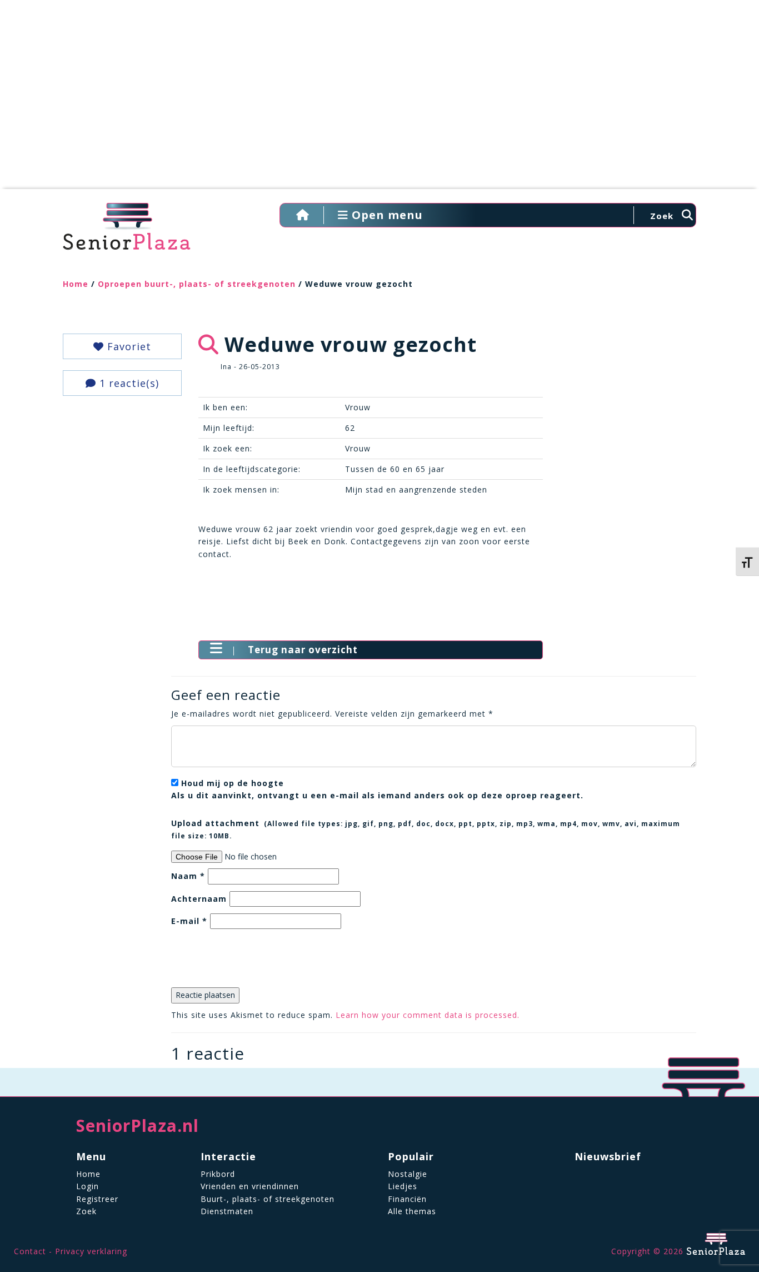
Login (87, 1186)
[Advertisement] (379, 100)
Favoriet (127, 346)
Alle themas (412, 1211)
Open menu (385, 214)
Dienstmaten (227, 1211)
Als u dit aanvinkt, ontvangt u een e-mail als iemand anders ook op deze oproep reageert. (377, 789)
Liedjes (402, 1186)
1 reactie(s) (127, 383)
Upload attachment (425, 829)
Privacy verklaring (91, 1251)
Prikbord (218, 1174)
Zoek (86, 1211)
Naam (188, 876)
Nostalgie (407, 1174)
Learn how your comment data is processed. (428, 1015)
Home (75, 284)
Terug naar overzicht (303, 649)
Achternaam (199, 898)
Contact (30, 1251)
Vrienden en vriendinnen (250, 1186)
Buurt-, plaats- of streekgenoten (267, 1199)
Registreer (97, 1199)
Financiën (407, 1199)
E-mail (189, 921)
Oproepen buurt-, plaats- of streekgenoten (197, 284)
